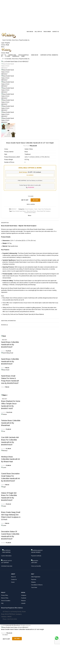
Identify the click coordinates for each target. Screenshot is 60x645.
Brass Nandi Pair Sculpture (43, 211)
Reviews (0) (4, 324)
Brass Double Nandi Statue (19, 211)
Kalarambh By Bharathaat (13, 625)
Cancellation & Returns (36, 584)
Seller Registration (35, 576)
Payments (33, 579)
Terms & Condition (5, 600)
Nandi (35, 209)
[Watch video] (3, 56)
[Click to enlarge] (3, 60)
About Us (13, 576)
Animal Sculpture (29, 209)
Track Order (34, 587)
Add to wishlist (31, 204)
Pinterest (23, 600)
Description (5, 222)
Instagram (23, 595)
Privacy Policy (4, 595)
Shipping (33, 582)
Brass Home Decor (31, 211)
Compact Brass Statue (30, 212)
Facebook (23, 598)
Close (4, 336)
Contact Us (14, 579)
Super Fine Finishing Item (44, 209)
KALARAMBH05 (30, 175)
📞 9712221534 (30, 187)
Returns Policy (4, 598)
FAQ (2, 603)
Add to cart (24, 200)
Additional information (8, 320)
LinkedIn (23, 603)
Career (13, 582)
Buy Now (35, 200)
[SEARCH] (57, 40)
